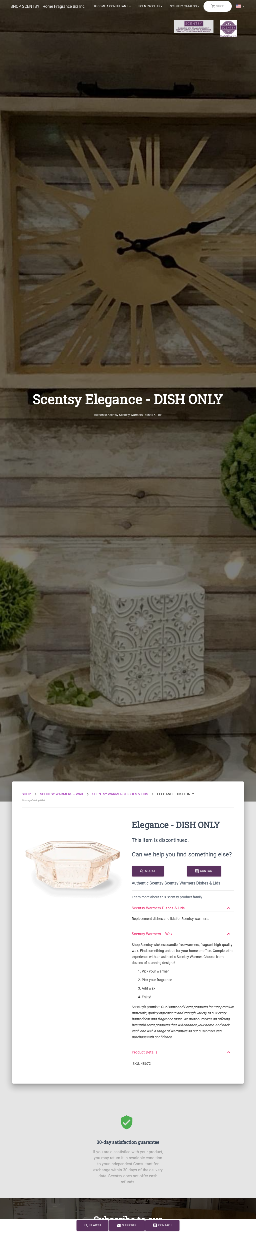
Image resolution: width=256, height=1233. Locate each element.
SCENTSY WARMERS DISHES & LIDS (120, 794)
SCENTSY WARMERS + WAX (61, 794)
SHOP (26, 794)
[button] (183, 906)
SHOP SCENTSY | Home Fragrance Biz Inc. (48, 6)
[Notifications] (240, 6)
